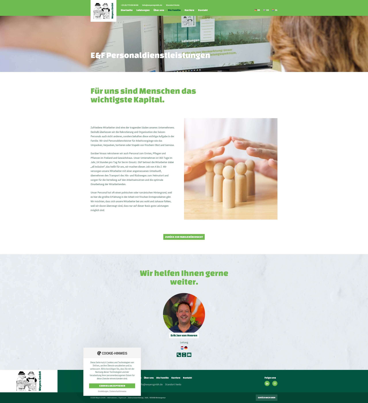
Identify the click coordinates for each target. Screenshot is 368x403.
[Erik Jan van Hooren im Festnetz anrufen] (179, 355)
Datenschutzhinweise (118, 391)
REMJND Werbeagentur (158, 398)
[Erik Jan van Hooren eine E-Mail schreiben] (189, 355)
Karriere (189, 10)
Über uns (159, 10)
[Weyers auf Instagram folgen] (274, 383)
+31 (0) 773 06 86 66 (129, 5)
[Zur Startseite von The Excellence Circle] (28, 381)
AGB (146, 398)
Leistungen (143, 10)
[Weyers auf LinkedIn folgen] (267, 383)
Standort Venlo (172, 5)
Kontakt (203, 10)
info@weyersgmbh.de (152, 5)
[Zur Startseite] (103, 11)
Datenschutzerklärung (135, 398)
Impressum (122, 398)
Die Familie (174, 10)
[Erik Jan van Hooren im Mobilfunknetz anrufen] (184, 355)
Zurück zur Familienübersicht (184, 236)
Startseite (127, 10)
